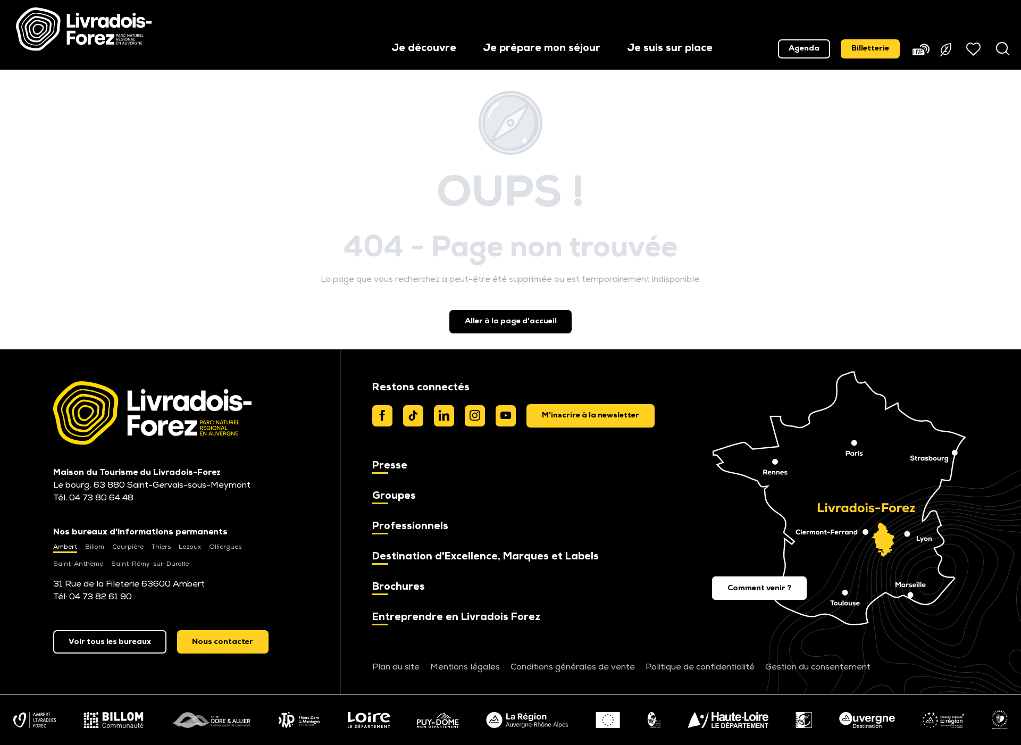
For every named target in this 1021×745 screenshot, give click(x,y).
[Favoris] (975, 49)
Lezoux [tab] (190, 547)
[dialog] (590, 416)
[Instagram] (475, 415)
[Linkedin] (444, 415)
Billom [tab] (94, 547)
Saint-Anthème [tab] (78, 564)
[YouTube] (506, 415)
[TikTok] (413, 415)
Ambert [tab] (65, 547)
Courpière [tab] (128, 547)
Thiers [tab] (161, 547)
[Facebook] (382, 415)
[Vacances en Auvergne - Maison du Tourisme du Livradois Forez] (84, 29)
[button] (424, 49)
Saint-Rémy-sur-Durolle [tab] (150, 564)
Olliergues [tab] (225, 547)
